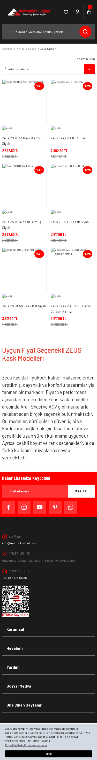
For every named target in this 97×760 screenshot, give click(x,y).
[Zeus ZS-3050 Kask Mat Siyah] (24, 270)
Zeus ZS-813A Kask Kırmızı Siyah (21, 141)
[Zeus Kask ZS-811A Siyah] (73, 102)
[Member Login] (78, 12)
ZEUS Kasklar (48, 48)
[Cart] (89, 12)
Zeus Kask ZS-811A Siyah (69, 138)
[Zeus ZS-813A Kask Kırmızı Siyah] (24, 102)
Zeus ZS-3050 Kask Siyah (70, 222)
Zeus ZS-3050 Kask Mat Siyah (24, 306)
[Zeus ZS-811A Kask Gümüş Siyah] (24, 186)
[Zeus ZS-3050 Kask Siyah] (73, 186)
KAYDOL (81, 491)
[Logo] (28, 12)
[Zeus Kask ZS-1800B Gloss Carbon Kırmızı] (73, 270)
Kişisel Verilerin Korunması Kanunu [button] (26, 745)
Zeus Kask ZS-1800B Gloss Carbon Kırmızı (71, 309)
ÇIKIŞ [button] (48, 753)
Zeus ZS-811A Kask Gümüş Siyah (21, 225)
